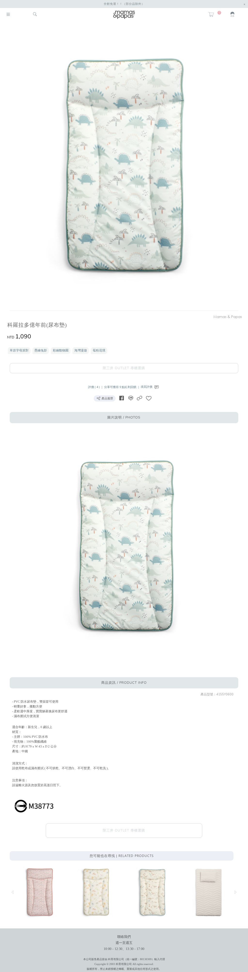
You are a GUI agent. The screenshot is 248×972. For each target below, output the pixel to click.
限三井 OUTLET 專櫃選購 (124, 368)
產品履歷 (107, 398)
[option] (121, 167)
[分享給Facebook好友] (121, 398)
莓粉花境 (99, 350)
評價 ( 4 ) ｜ (96, 387)
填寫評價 (147, 387)
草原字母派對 (19, 350)
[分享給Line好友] (130, 398)
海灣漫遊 (80, 350)
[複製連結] (139, 398)
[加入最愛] (149, 398)
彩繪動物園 (61, 350)
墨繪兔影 (40, 350)
